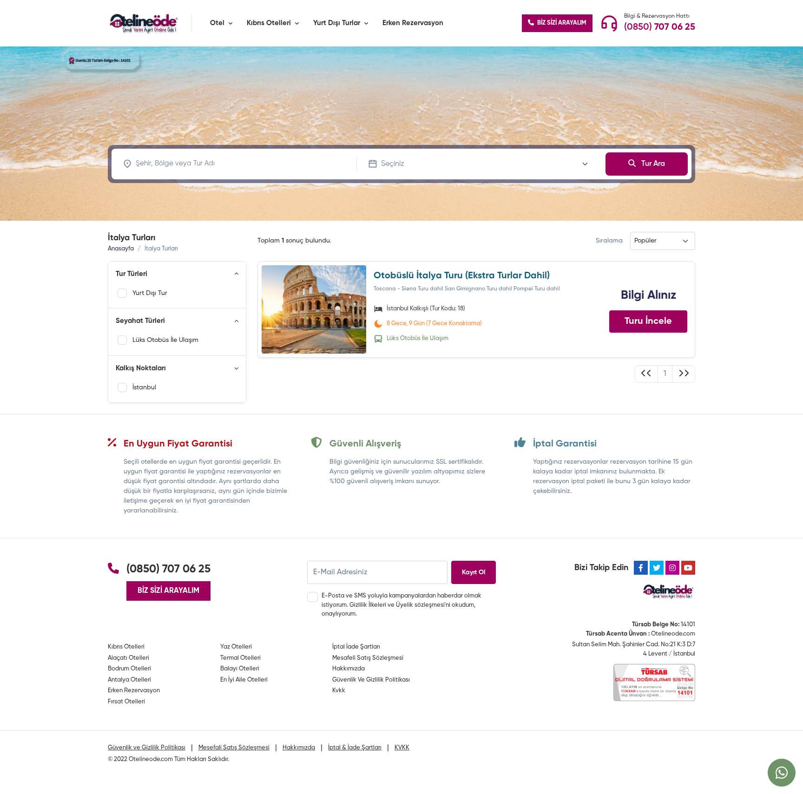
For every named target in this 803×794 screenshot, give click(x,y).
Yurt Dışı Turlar (336, 23)
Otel (217, 23)
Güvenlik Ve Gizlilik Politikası (371, 680)
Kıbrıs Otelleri (269, 23)
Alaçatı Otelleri (128, 658)
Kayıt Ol (473, 572)
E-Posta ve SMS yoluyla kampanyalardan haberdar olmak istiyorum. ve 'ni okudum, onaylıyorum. (401, 605)
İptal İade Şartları (356, 647)
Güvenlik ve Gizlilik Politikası (146, 748)
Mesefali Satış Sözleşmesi (234, 748)
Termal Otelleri (240, 658)
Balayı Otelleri (239, 669)
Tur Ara (652, 164)
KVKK (402, 748)
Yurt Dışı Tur (149, 293)
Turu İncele (648, 321)
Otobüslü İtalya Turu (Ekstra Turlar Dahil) (462, 276)
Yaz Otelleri (236, 647)
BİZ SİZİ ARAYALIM (561, 23)
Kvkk (338, 691)
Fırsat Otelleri (126, 702)
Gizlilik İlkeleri (367, 605)
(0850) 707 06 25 (168, 569)
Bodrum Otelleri (129, 669)
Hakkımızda (348, 669)
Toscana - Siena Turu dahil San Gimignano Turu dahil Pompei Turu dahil (467, 289)
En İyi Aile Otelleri (244, 680)
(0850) (659, 27)
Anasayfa (121, 249)
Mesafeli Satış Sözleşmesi (367, 658)
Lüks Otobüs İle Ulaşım (165, 340)
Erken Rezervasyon (412, 23)
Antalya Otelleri (129, 680)
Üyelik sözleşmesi (420, 605)
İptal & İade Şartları (355, 748)
